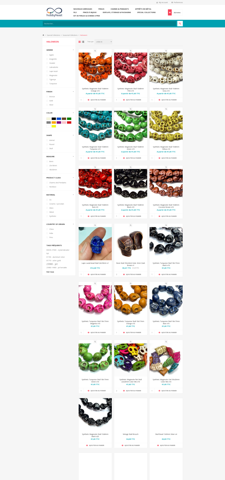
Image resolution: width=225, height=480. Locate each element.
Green (69, 118)
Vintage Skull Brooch (130, 438)
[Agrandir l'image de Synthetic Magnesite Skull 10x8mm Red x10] (95, 185)
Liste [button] (83, 42)
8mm (51, 161)
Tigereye (52, 79)
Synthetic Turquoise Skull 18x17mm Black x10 (166, 264)
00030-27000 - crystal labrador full (57, 252)
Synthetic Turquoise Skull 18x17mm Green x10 (95, 380)
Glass (51, 208)
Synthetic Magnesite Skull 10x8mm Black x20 (95, 439)
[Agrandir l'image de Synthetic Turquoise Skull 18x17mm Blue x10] (166, 301)
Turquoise (53, 83)
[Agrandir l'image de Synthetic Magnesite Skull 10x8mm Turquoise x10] (95, 127)
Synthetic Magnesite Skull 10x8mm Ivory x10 (166, 89)
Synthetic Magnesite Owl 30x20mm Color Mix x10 (166, 380)
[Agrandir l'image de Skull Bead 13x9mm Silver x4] (166, 418)
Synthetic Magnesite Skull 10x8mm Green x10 (130, 148)
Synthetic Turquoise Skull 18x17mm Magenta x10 (95, 322)
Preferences (178, 2)
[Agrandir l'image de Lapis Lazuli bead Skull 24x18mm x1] (95, 243)
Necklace (52, 187)
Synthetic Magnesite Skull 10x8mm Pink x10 (130, 89)
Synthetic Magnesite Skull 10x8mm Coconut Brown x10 (166, 206)
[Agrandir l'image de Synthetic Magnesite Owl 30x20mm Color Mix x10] (166, 360)
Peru (51, 237)
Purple (59, 122)
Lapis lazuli (53, 71)
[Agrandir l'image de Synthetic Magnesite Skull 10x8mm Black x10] (130, 185)
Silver (51, 105)
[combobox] (109, 23)
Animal (51, 140)
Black (54, 118)
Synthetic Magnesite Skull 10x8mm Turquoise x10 (95, 148)
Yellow (54, 126)
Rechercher (180, 23)
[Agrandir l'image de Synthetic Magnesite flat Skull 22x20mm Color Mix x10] (130, 360)
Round (51, 144)
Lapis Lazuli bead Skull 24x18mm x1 (95, 263)
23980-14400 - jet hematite (56, 267)
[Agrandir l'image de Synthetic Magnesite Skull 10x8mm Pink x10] (130, 69)
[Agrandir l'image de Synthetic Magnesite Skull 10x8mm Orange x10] (95, 69)
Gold (51, 101)
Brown (64, 118)
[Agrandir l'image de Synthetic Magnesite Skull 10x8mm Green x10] (130, 127)
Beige (48, 118)
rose (64, 122)
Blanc (48, 126)
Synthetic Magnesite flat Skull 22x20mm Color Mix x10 (131, 380)
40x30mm (53, 170)
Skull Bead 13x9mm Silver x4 (166, 438)
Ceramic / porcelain (56, 204)
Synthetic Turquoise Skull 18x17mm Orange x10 (130, 322)
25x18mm (53, 165)
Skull (51, 148)
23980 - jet (52, 264)
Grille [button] (80, 42)
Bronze (52, 96)
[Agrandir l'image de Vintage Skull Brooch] (130, 418)
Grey (48, 122)
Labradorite (53, 67)
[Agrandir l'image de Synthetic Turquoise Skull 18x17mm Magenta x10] (95, 301)
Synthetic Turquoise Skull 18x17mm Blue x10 (166, 322)
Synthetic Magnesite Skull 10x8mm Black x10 (130, 206)
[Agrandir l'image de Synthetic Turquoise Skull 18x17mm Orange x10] (130, 301)
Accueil (43, 35)
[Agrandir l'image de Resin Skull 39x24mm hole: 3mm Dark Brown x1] (130, 243)
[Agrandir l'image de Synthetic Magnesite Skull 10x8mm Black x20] (95, 418)
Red (69, 122)
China (51, 229)
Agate (51, 55)
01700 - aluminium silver (55, 257)
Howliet (52, 63)
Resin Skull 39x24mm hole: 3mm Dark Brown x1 (130, 264)
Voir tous (50, 272)
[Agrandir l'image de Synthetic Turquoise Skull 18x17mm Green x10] (95, 360)
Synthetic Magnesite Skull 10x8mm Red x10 (95, 206)
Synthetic (52, 216)
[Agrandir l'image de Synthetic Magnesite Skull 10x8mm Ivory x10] (166, 69)
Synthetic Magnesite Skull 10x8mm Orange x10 (95, 89)
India (51, 233)
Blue (59, 118)
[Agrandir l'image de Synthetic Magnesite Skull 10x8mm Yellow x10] (166, 127)
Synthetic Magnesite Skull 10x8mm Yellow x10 (166, 148)
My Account (163, 2)
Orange (54, 122)
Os (50, 200)
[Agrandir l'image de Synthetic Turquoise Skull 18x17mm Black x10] (166, 243)
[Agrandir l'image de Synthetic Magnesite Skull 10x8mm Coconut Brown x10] (166, 185)
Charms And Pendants (57, 183)
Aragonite (53, 59)
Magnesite (53, 75)
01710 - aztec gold (53, 260)
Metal (51, 212)
